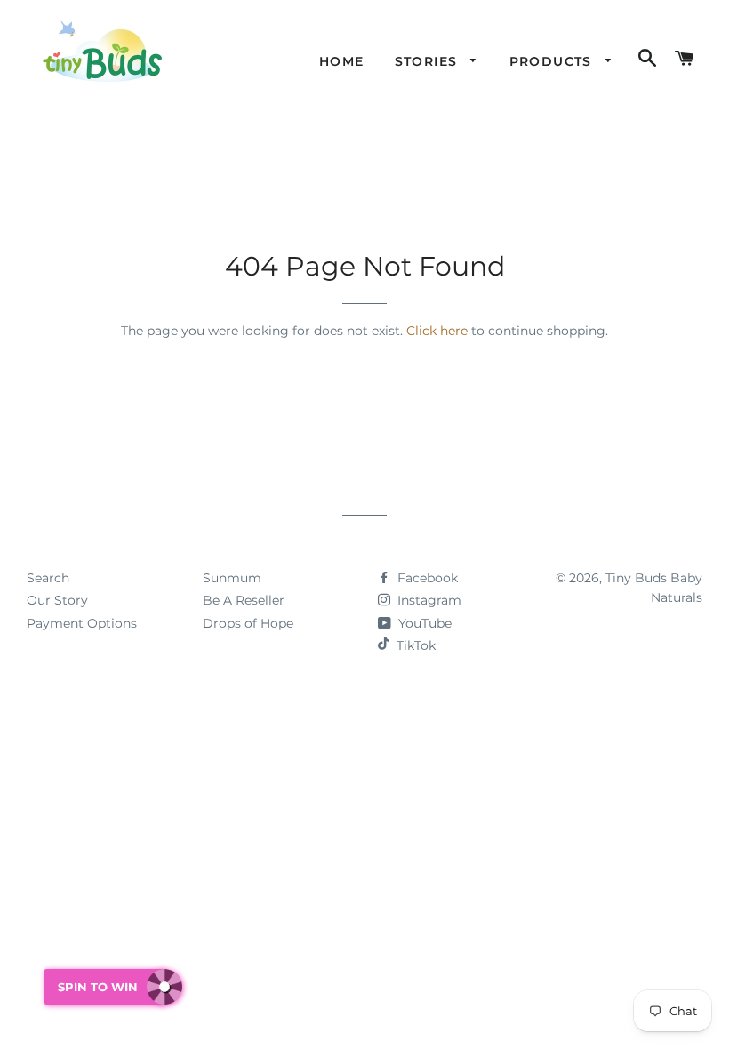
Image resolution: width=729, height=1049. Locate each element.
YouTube (423, 623)
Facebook (426, 578)
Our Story (57, 600)
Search (48, 578)
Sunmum (232, 578)
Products (553, 61)
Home (341, 61)
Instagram (427, 600)
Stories (428, 61)
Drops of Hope (248, 623)
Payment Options (82, 623)
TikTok (416, 645)
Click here (437, 331)
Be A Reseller (243, 600)
